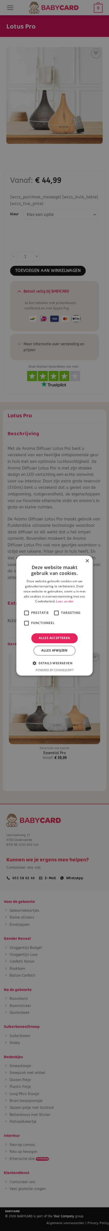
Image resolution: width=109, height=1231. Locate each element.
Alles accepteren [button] (54, 638)
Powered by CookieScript (55, 670)
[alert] (54, 615)
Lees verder (65, 601)
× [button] (87, 561)
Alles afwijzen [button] (54, 650)
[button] (54, 663)
